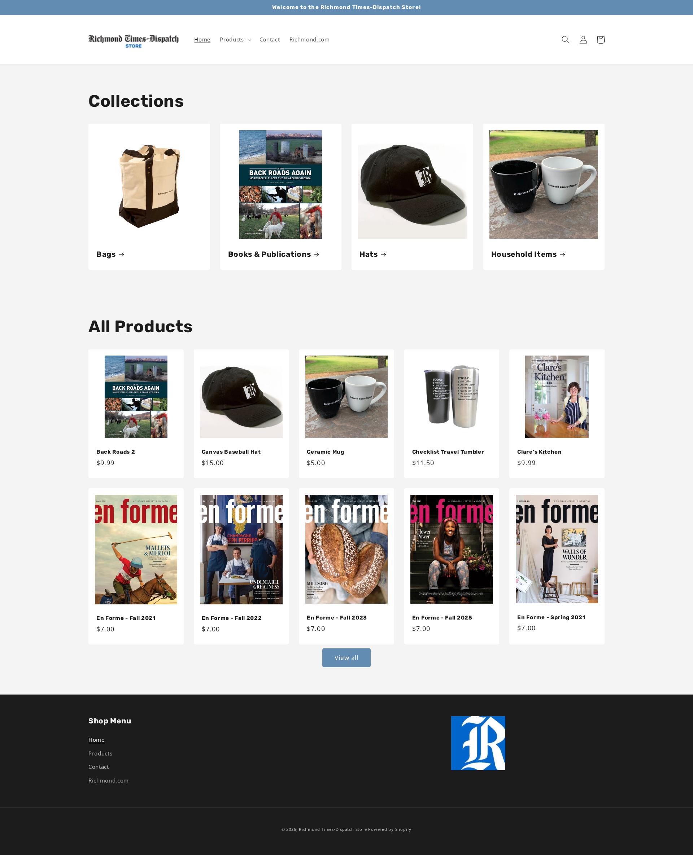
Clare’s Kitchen (539, 452)
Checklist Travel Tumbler (448, 452)
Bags (106, 254)
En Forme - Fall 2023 (337, 617)
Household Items (524, 254)
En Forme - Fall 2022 (232, 618)
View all (347, 657)
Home (96, 740)
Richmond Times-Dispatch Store (333, 829)
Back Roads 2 (115, 452)
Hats (368, 254)
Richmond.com (108, 780)
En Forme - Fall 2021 (126, 618)
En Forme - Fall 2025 (442, 617)
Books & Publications (269, 254)
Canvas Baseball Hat (231, 452)
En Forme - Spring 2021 (551, 617)
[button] (234, 39)
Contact (98, 767)
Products (100, 753)
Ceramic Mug (325, 452)
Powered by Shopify (389, 829)
